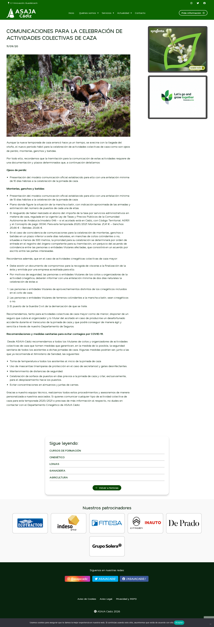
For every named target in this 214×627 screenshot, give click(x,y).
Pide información (192, 12)
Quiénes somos (87, 12)
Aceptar (179, 622)
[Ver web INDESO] (68, 523)
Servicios (106, 12)
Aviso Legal (106, 598)
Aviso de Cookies (86, 598)
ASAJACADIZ (107, 579)
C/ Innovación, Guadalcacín (23, 3)
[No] (210, 624)
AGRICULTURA (58, 477)
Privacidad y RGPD (126, 598)
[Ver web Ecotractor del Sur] (30, 523)
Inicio (71, 12)
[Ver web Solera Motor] (107, 546)
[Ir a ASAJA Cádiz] (21, 13)
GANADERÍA (57, 470)
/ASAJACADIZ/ (135, 579)
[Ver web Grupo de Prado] (184, 523)
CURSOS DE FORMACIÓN (65, 450)
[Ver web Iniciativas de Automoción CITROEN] (145, 523)
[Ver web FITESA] (107, 523)
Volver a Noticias (108, 487)
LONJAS (54, 464)
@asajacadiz (78, 579)
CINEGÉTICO (57, 457)
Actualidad (123, 12)
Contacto (140, 12)
